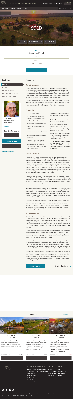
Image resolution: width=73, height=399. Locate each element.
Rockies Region (31, 373)
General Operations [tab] (9, 96)
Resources (45, 3)
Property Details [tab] (8, 90)
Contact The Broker (36, 70)
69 (68, 331)
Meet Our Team (52, 373)
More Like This (66, 314)
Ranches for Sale (31, 369)
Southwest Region (31, 377)
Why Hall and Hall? (42, 369)
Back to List (6, 13)
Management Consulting (11, 146)
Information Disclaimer (8, 151)
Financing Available (11, 141)
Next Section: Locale (61, 266)
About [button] (26, 8)
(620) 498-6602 (16, 131)
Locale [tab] (4, 87)
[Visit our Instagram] (6, 390)
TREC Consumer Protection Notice (10, 393)
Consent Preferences (7, 395)
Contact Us (51, 375)
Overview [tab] (5, 84)
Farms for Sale (30, 371)
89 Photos (23, 41)
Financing (50, 369)
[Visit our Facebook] (10, 390)
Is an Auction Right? (42, 371)
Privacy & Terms (57, 393)
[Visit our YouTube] (3, 390)
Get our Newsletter (58, 3)
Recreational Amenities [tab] (10, 93)
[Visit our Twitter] (13, 390)
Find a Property (4, 8)
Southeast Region (31, 375)
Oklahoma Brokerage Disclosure (10, 150)
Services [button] (19, 8)
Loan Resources (52, 371)
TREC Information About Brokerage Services (30, 393)
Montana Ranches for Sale (34, 382)
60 (44, 331)
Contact (50, 3)
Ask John (11, 135)
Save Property (50, 41)
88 (19, 331)
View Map (36, 41)
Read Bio (6, 126)
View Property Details (12, 358)
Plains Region (30, 380)
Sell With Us (12, 8)
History (60, 369)
